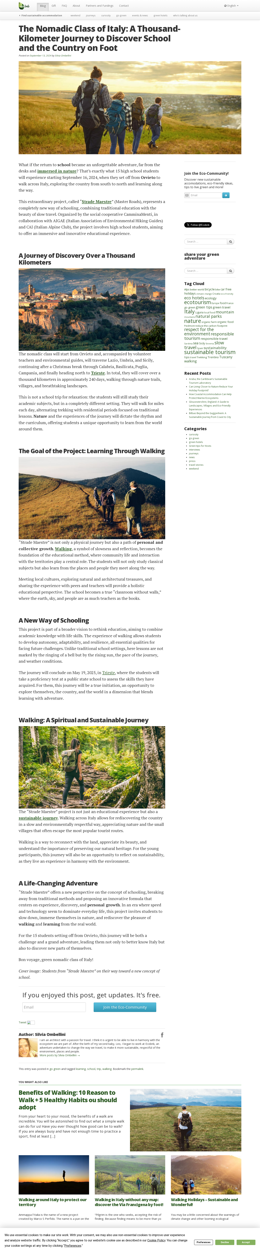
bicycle (210, 289)
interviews (194, 449)
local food (209, 312)
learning (81, 1069)
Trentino (213, 357)
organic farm (209, 322)
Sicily (202, 343)
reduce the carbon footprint (211, 325)
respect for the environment (199, 331)
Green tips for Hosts (200, 445)
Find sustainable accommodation (41, 15)
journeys (91, 15)
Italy (189, 311)
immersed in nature (57, 171)
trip (99, 1069)
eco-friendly (227, 293)
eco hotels (194, 297)
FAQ (64, 5)
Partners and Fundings (99, 5)
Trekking (202, 357)
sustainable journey (38, 818)
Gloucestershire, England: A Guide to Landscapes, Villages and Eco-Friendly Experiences (209, 405)
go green (121, 15)
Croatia (216, 293)
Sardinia (188, 343)
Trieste (98, 373)
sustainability (215, 347)
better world (197, 289)
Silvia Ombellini (63, 55)
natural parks (208, 316)
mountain (225, 312)
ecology (211, 298)
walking (107, 1069)
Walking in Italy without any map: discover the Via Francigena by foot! (129, 1202)
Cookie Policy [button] (156, 1240)
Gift (54, 5)
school (91, 1069)
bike (217, 289)
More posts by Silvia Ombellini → (60, 1055)
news (192, 457)
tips (187, 357)
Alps (186, 289)
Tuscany (225, 357)
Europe (215, 303)
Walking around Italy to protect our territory (53, 1202)
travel (193, 357)
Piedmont (189, 325)
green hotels (160, 15)
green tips (204, 307)
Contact (124, 5)
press (192, 460)
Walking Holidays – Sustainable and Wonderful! (204, 1202)
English (232, 5)
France (230, 303)
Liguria (199, 312)
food (223, 303)
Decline (225, 1242)
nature (192, 320)
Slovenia (210, 343)
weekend (75, 15)
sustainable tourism (210, 352)
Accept (246, 1242)
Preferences (204, 1242)
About (76, 5)
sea (196, 343)
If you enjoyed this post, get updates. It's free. (91, 995)
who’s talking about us (185, 15)
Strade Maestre (97, 201)
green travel (221, 307)
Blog (43, 6)
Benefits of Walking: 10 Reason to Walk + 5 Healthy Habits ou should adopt (68, 1099)
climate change (204, 293)
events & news (140, 15)
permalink (137, 1069)
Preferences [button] (72, 1245)
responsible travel (214, 338)
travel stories (196, 464)
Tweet (22, 1022)
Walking (63, 548)
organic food (225, 322)
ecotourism (197, 302)
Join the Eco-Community (125, 1007)
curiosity (106, 15)
